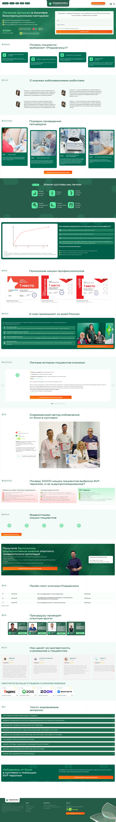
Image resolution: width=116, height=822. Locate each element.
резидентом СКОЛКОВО (33, 33)
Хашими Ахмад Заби (38, 378)
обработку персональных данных (71, 28)
